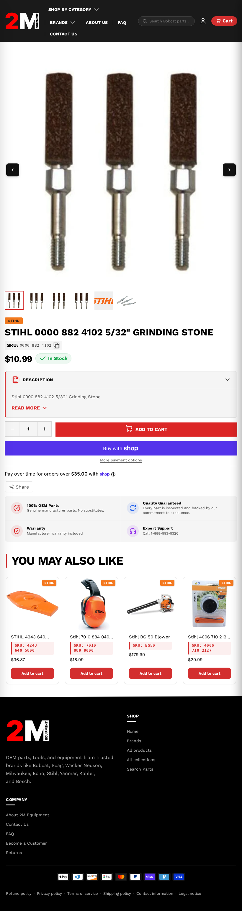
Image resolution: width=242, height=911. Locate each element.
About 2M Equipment (27, 814)
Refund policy (19, 893)
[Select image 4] (81, 300)
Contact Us (63, 34)
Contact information (154, 893)
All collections (141, 759)
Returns (14, 852)
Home (132, 731)
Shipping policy (117, 893)
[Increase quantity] (44, 429)
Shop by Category (69, 9)
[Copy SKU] (56, 345)
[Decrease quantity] (12, 429)
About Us (97, 22)
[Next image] (229, 169)
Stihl (13, 321)
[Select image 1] (14, 300)
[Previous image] (12, 169)
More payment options (121, 460)
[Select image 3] (59, 300)
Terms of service (82, 893)
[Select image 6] (126, 300)
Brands (59, 22)
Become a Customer (26, 843)
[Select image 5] (103, 300)
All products (139, 750)
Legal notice (190, 893)
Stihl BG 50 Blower (149, 637)
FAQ (122, 22)
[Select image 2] (36, 300)
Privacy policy (49, 893)
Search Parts (140, 769)
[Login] (203, 20)
